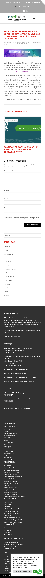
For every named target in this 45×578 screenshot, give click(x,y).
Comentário (8, 171)
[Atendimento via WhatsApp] (39, 572)
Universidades (8, 458)
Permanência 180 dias (10, 488)
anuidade (7, 247)
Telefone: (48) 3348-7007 (14, 2)
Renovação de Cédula (10, 479)
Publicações (10, 277)
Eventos (8, 262)
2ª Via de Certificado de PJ (12, 511)
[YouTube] (21, 11)
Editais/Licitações (9, 563)
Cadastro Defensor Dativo (11, 547)
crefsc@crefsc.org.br (23, 6)
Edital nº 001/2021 (22, 72)
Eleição (6, 288)
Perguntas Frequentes (10, 433)
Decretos (6, 559)
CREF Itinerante (8, 442)
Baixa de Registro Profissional (13, 477)
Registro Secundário (10, 468)
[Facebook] (18, 11)
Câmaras (6, 431)
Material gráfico (11, 269)
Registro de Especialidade (11, 470)
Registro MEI (7, 504)
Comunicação (8, 254)
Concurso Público (9, 561)
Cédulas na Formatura (10, 494)
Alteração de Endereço (10, 492)
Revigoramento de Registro (12, 518)
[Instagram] (24, 11)
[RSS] (27, 11)
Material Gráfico (8, 451)
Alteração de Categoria (10, 481)
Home (6, 292)
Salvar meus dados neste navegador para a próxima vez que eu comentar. (21, 219)
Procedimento (8, 532)
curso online (8, 280)
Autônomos (7, 485)
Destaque (7, 284)
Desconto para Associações (12, 513)
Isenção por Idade (9, 490)
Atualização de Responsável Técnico (15, 520)
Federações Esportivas (10, 460)
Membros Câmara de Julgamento (14, 544)
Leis (5, 555)
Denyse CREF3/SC (21, 42)
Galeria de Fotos (9, 453)
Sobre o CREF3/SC (9, 427)
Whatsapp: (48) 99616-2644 (32, 2)
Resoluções (7, 572)
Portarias (6, 568)
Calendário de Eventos (10, 438)
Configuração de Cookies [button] (22, 571)
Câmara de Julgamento (11, 542)
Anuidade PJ (7, 515)
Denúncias (7, 528)
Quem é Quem (8, 429)
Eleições (6, 566)
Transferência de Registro (11, 472)
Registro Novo (8, 466)
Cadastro (7, 250)
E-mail (6, 199)
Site (5, 207)
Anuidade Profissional (10, 474)
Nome (6, 191)
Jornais (8, 265)
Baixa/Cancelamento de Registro (13, 509)
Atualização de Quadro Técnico (13, 522)
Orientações (7, 530)
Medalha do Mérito (9, 436)
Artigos (8, 258)
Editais (6, 552)
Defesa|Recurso (8, 534)
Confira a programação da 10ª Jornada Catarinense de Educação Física (21, 149)
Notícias (8, 273)
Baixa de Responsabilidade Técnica (14, 496)
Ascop (5, 455)
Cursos (6, 440)
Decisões (6, 557)
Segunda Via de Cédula (11, 483)
